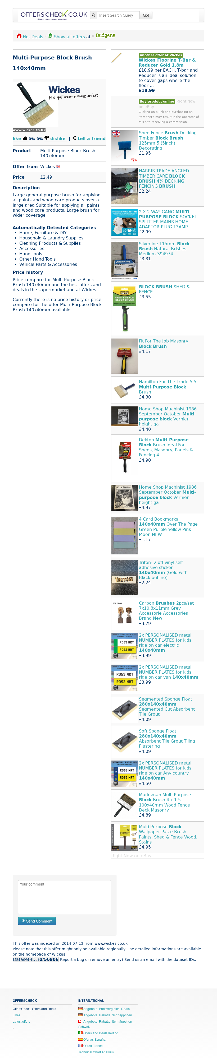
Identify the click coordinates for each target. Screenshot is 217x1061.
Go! (146, 15)
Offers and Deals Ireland (100, 1033)
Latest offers (21, 1021)
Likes (16, 1015)
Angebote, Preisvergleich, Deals (106, 1008)
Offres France (93, 1045)
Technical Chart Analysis (96, 1052)
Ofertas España (94, 1039)
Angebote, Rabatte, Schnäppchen (107, 1015)
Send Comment (38, 921)
